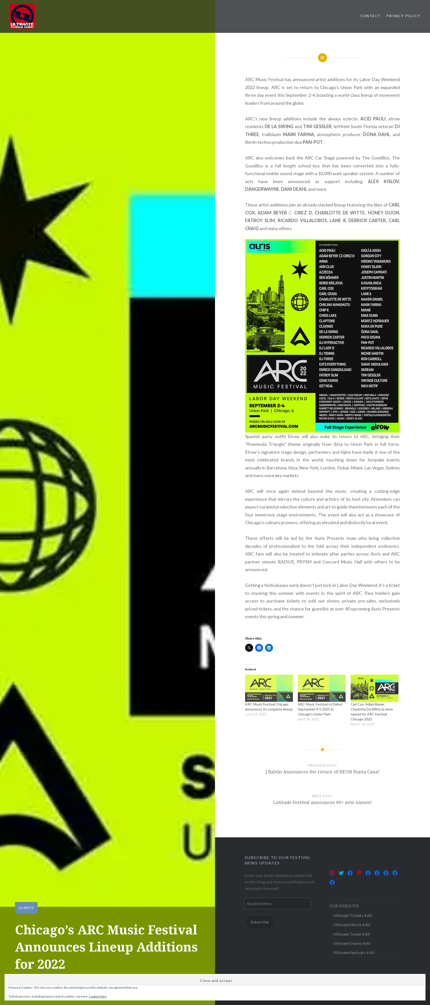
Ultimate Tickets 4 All (352, 915)
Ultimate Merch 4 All (352, 924)
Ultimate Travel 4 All (351, 934)
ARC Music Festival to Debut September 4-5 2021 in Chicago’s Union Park (320, 709)
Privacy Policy (403, 16)
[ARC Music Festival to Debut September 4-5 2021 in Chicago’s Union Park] (322, 688)
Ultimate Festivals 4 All (354, 952)
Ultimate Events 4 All (352, 943)
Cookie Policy (98, 996)
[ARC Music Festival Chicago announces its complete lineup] (269, 688)
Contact (370, 16)
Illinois (26, 908)
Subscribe (260, 921)
